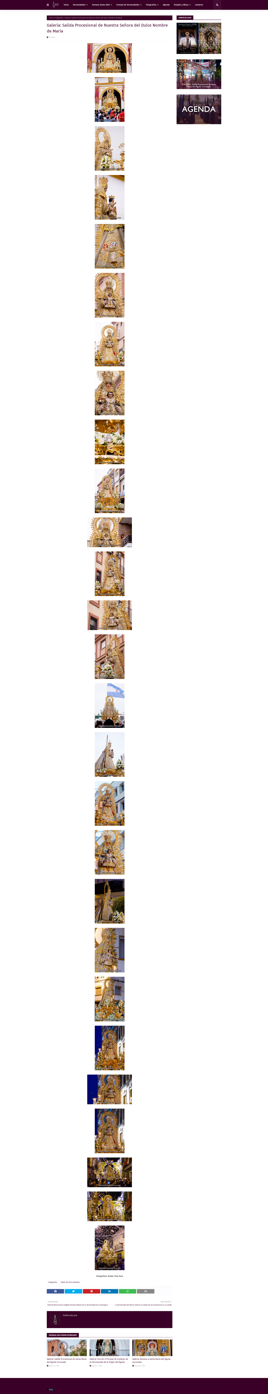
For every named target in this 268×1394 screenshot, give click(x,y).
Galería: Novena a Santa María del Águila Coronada (151, 1360)
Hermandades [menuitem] (79, 5)
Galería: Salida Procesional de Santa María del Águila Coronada (67, 1360)
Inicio (51, 18)
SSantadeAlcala (85, 1315)
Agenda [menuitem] (166, 5)
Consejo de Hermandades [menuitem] (127, 5)
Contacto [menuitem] (199, 5)
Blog (51, 1389)
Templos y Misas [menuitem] (181, 5)
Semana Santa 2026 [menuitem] (101, 5)
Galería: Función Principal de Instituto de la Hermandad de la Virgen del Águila (109, 1360)
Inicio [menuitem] (66, 5)
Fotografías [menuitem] (151, 5)
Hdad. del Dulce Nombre (70, 1282)
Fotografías (58, 18)
